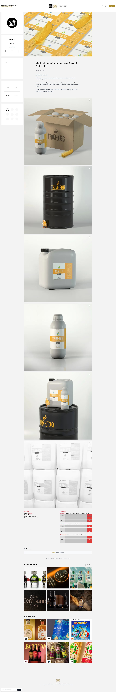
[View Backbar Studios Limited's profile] (26, 638)
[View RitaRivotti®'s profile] (49, 638)
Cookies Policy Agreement (54, 683)
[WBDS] (7, 109)
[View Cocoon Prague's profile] (72, 661)
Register (112, 6)
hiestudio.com (12, 47)
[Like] (89, 14)
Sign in (106, 6)
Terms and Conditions (64, 683)
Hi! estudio (30, 513)
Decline (15, 689)
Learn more (10, 689)
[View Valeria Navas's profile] (26, 661)
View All (88, 564)
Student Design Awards (72, 684)
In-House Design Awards (53, 684)
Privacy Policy (45, 683)
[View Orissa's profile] (49, 661)
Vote (89, 515)
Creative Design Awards (62, 684)
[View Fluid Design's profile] (72, 638)
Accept (19, 689)
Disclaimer (71, 683)
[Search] (103, 6)
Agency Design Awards (43, 684)
